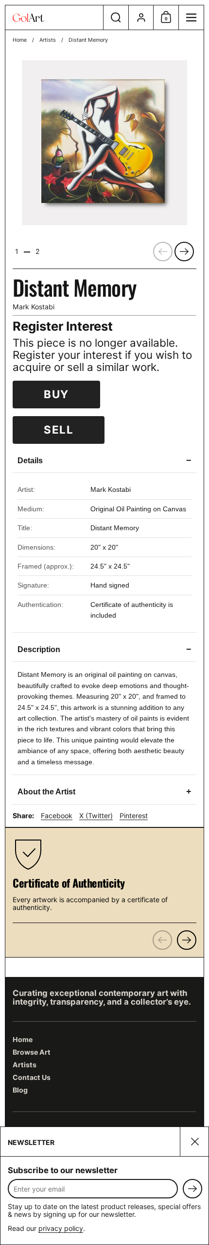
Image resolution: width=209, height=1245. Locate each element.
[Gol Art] (54, 18)
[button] (115, 17)
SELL (58, 429)
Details (104, 460)
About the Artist (104, 791)
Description (104, 649)
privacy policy (60, 1228)
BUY (56, 394)
